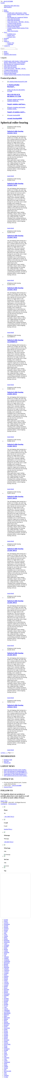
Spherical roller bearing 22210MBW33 (15, 341)
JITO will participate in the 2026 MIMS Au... (16, 772)
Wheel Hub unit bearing (13, 20)
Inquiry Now (4, 801)
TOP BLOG (4, 804)
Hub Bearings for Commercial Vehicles (17, 17)
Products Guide (8, 759)
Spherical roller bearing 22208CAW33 (15, 445)
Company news (11, 37)
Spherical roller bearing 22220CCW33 (15, 236)
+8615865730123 (8, 842)
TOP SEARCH (12, 804)
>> (7, 752)
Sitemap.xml (7, 762)
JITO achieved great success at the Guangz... (15, 775)
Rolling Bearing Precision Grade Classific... (15, 769)
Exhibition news (11, 34)
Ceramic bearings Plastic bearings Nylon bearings (17, 74)
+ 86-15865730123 (9, 816)
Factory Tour (10, 42)
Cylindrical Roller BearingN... (13, 85)
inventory (6, 38)
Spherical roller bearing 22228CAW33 (15, 601)
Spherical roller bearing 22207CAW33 (15, 497)
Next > (4, 752)
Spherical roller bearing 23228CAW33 (15, 549)
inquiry (9, 176)
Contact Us (7, 45)
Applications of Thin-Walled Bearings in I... (15, 774)
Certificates (10, 44)
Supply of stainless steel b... (16, 112)
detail (12, 176)
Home (5, 10)
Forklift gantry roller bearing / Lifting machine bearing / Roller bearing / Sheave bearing (18, 14)
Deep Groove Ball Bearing (14, 25)
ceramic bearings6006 (14, 118)
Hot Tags (6, 761)
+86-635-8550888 (8, 1)
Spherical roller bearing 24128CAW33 (15, 654)
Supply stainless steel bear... (16, 104)
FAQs (5, 40)
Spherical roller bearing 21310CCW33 (15, 289)
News (5, 32)
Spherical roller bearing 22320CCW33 (15, 184)
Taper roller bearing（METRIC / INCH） (18, 22)
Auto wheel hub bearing (13, 19)
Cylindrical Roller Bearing (14, 23)
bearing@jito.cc (8, 787)
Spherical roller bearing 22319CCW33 (15, 132)
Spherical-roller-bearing (13, 26)
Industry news (11, 35)
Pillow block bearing (12, 31)
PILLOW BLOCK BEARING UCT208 (14, 95)
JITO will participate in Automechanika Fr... (15, 771)
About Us (6, 41)
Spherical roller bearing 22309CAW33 (15, 393)
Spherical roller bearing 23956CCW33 (15, 706)
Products (6, 11)
